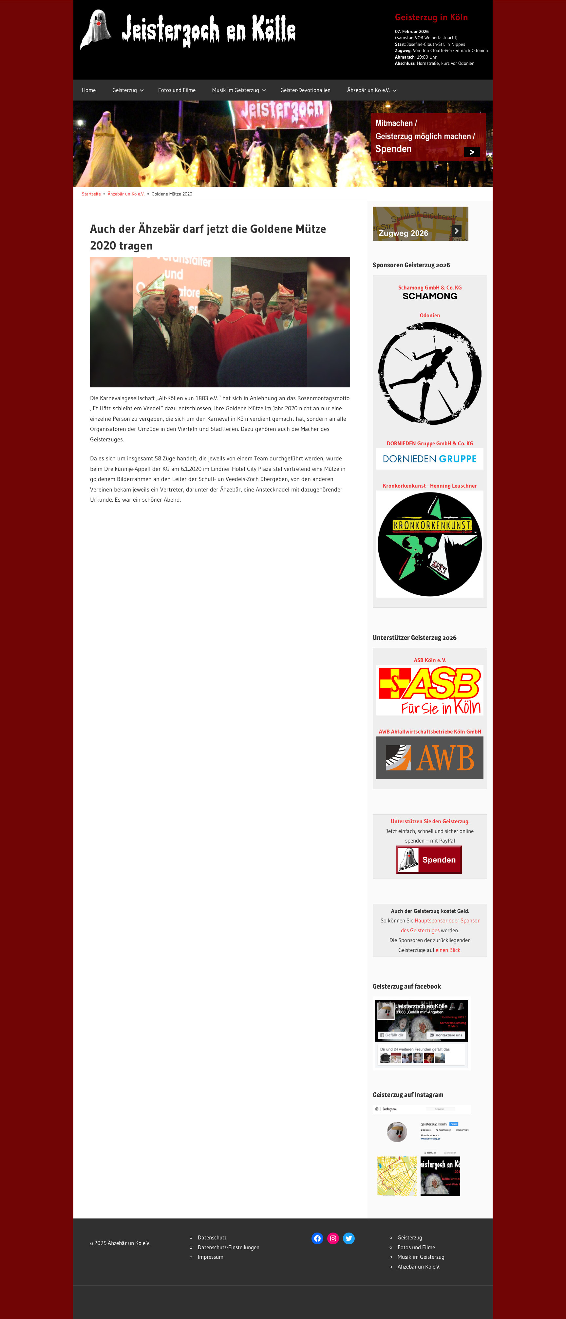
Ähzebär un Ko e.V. (368, 89)
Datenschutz (212, 1237)
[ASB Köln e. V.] (429, 713)
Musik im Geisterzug (235, 89)
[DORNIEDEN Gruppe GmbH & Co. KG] (429, 467)
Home (89, 89)
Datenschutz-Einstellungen (228, 1247)
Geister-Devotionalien (305, 89)
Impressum (210, 1256)
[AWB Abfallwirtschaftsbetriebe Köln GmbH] (429, 757)
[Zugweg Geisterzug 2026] (420, 238)
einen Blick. (449, 949)
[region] (220, 322)
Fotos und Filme (177, 89)
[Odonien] (429, 424)
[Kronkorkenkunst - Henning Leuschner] (429, 544)
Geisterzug (124, 89)
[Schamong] (430, 297)
